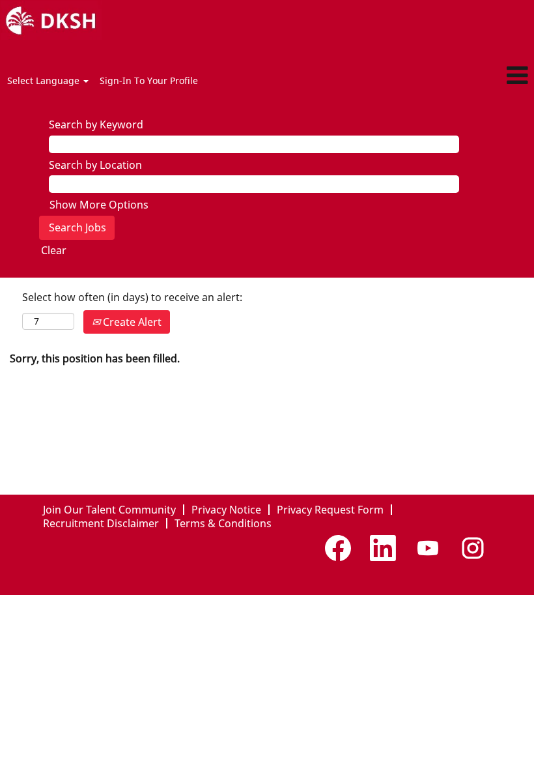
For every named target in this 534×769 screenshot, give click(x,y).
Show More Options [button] (98, 204)
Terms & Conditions (223, 523)
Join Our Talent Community (109, 509)
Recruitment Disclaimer (101, 523)
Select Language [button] (44, 80)
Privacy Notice (226, 509)
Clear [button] (53, 250)
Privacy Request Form (330, 509)
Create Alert (131, 322)
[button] (445, 75)
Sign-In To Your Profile (149, 80)
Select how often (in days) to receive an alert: (132, 297)
